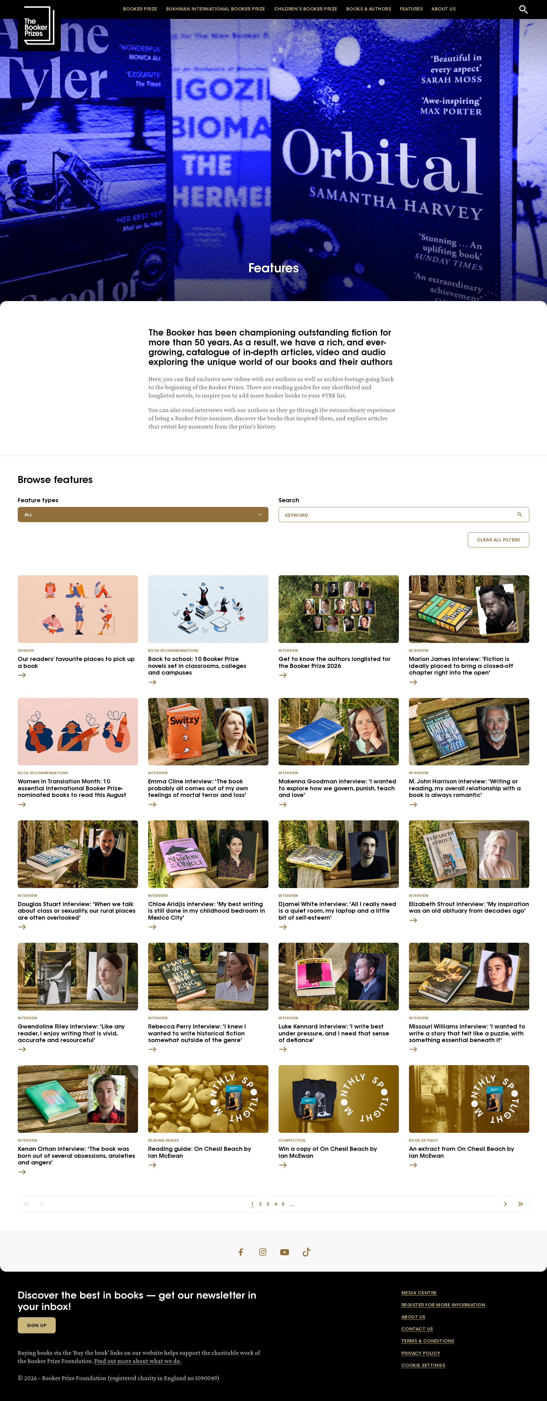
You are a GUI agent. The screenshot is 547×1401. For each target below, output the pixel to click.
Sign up (37, 1326)
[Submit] (519, 514)
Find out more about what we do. (137, 1360)
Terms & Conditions (427, 1341)
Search (289, 501)
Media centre (419, 1293)
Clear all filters (498, 540)
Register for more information (443, 1305)
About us (413, 1317)
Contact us (417, 1329)
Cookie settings (423, 1366)
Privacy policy (420, 1354)
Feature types (38, 501)
